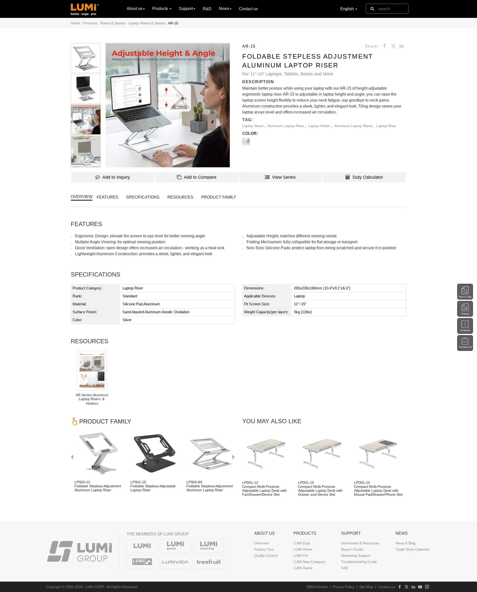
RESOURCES (180, 197)
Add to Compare (200, 177)
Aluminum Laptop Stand (353, 126)
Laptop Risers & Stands (146, 23)
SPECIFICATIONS (142, 197)
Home (75, 23)
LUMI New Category (309, 562)
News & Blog (405, 543)
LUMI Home (302, 549)
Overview (261, 543)
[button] (168, 105)
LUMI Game (303, 568)
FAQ (344, 568)
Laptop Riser (386, 126)
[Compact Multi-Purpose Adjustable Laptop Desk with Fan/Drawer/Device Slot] (266, 454)
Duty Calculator (368, 177)
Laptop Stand (253, 126)
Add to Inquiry (116, 177)
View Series (284, 177)
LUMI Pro (300, 555)
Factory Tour (264, 549)
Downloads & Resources (360, 543)
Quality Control (266, 555)
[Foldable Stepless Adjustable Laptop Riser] (154, 453)
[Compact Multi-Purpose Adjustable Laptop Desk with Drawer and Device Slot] (322, 454)
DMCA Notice (317, 587)
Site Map (366, 587)
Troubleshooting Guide (359, 562)
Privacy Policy (343, 587)
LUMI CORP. (95, 587)
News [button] (224, 8)
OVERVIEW (81, 197)
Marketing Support (355, 555)
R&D (207, 9)
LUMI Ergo (301, 543)
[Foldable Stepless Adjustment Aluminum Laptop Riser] (99, 453)
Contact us (248, 9)
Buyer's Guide (352, 549)
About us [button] (134, 8)
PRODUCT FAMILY (218, 197)
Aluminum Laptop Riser (286, 126)
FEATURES (107, 197)
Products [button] (160, 8)
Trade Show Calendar (413, 549)
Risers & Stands (112, 23)
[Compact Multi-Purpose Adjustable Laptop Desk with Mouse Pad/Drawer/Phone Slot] (378, 454)
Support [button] (186, 8)
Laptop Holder (319, 126)
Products (90, 23)
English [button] (347, 9)
